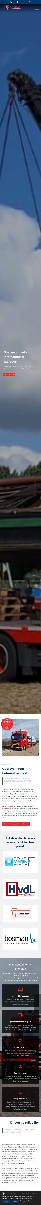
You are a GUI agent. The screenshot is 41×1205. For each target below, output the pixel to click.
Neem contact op (9, 374)
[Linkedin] (17, 2)
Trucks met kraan (20, 1047)
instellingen (28, 1198)
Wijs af (15, 1201)
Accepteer (6, 1201)
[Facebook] (11, 2)
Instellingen (25, 1201)
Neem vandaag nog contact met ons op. (16, 824)
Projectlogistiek (20, 1073)
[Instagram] (23, 2)
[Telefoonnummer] (29, 2)
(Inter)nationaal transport (20, 1022)
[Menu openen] (37, 7)
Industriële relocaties (20, 996)
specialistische (6, 808)
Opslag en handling (21, 1099)
